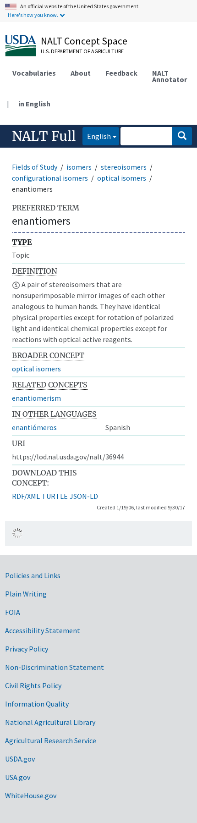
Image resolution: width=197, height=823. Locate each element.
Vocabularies (34, 72)
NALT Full (44, 136)
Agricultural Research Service (50, 740)
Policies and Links (32, 575)
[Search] (182, 136)
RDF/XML (26, 496)
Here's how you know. (33, 14)
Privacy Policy (26, 648)
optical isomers (121, 177)
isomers (79, 166)
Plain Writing (26, 593)
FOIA (12, 612)
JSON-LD (84, 496)
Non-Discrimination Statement (54, 667)
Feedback (121, 72)
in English (34, 103)
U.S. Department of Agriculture (82, 51)
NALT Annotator (169, 76)
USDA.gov (20, 758)
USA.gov (17, 777)
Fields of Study (34, 166)
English (96, 136)
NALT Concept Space (84, 40)
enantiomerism (36, 398)
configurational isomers (50, 177)
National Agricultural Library (50, 722)
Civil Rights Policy (33, 685)
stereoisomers (124, 166)
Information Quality (37, 703)
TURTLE (55, 496)
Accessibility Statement (42, 630)
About (81, 72)
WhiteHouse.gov (30, 795)
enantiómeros (34, 427)
